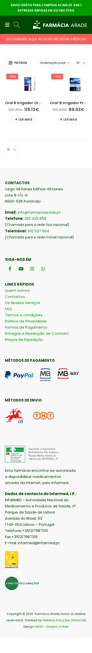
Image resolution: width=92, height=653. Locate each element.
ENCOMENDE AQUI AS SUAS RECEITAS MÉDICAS (46, 39)
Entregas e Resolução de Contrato (37, 333)
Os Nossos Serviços (22, 302)
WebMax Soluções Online (61, 620)
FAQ (8, 308)
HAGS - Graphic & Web (52, 627)
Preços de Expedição (24, 339)
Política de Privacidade (26, 321)
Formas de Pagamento (26, 327)
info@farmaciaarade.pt (39, 212)
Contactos (15, 296)
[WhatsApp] (43, 269)
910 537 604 (38, 231)
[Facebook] (10, 269)
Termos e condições (23, 315)
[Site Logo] (60, 25)
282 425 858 (35, 218)
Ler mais (25, 119)
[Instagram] (32, 269)
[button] (9, 25)
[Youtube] (21, 269)
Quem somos (17, 290)
